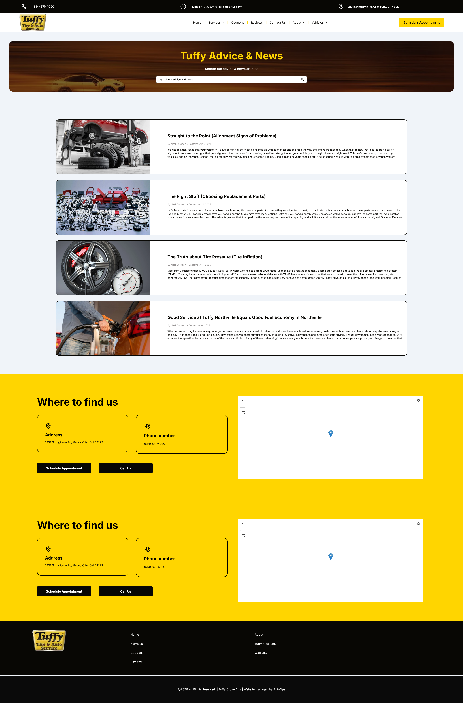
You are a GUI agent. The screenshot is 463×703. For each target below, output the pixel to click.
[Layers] (418, 400)
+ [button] (242, 400)
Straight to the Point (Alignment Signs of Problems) (222, 136)
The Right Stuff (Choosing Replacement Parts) (216, 196)
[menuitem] (197, 22)
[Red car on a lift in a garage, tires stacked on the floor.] (103, 147)
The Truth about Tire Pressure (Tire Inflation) (214, 257)
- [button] (242, 405)
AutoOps (279, 689)
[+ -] (330, 437)
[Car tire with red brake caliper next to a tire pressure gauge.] (103, 268)
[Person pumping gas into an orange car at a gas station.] (103, 328)
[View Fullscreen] (242, 412)
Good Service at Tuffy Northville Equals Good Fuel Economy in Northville (244, 317)
